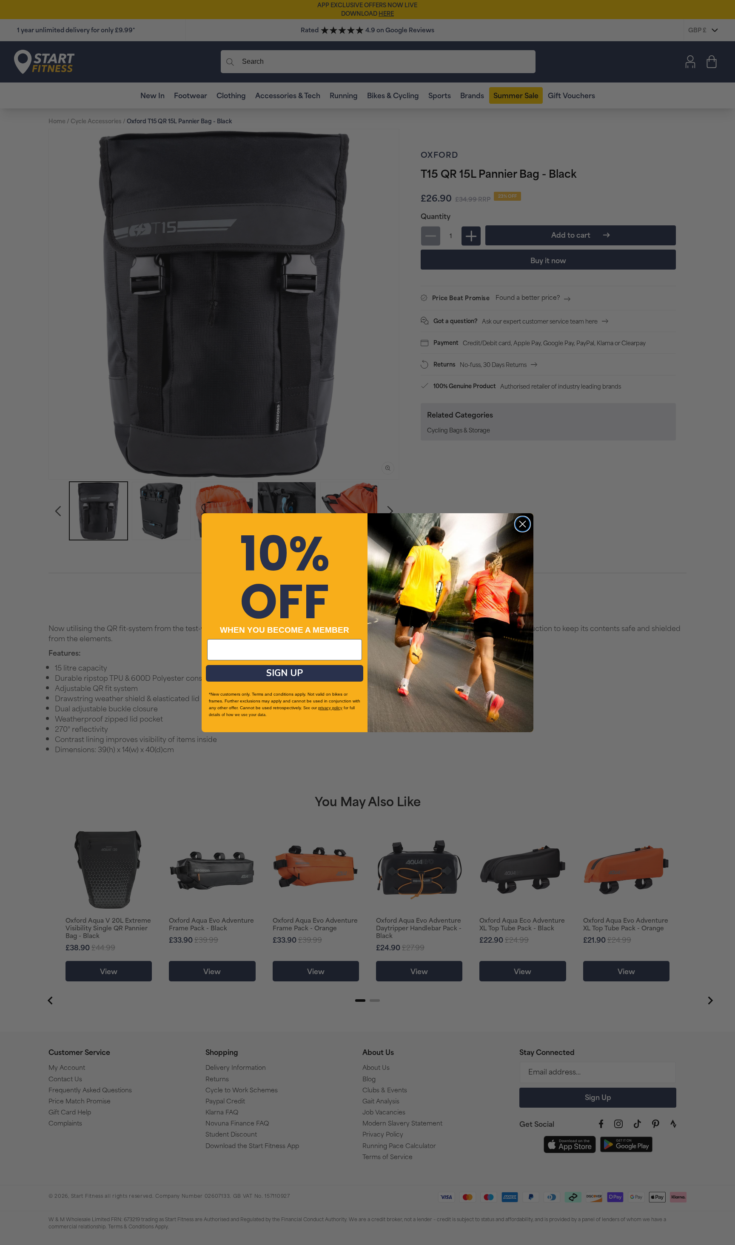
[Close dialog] (522, 524)
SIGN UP (284, 673)
